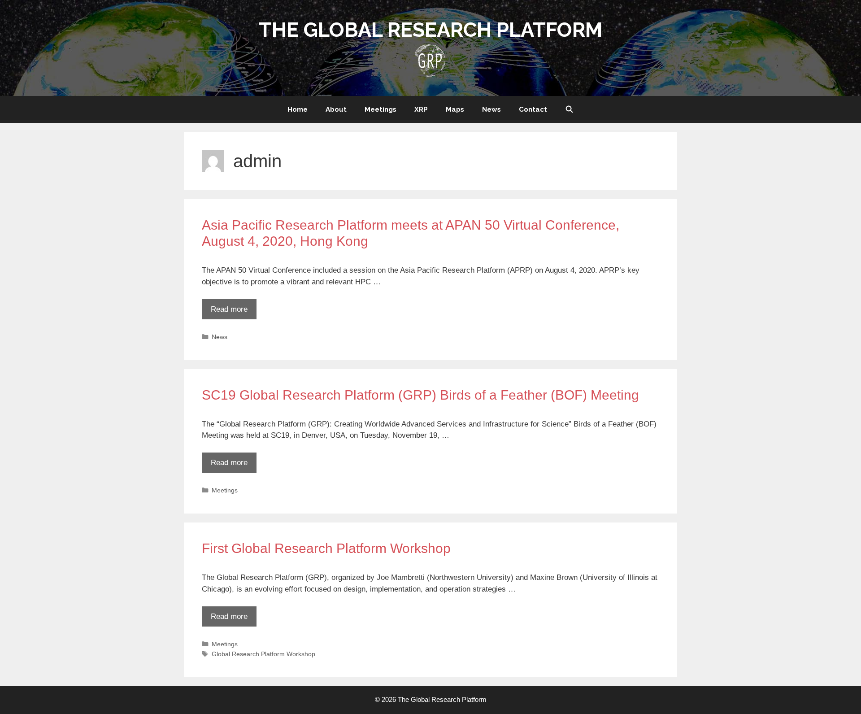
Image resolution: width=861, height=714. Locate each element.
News (491, 109)
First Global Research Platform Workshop (326, 548)
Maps (455, 109)
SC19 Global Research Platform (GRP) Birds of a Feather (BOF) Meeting (420, 394)
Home (297, 109)
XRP (421, 109)
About (336, 109)
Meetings (380, 109)
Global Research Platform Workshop (263, 653)
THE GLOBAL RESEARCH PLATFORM (431, 30)
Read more (229, 309)
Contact (533, 109)
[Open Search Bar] (569, 109)
